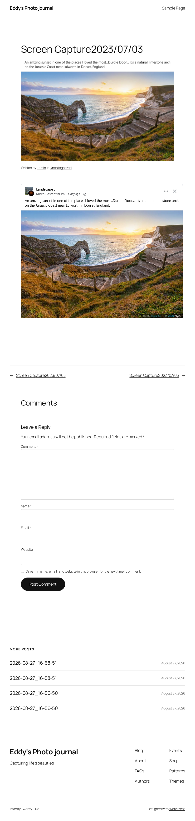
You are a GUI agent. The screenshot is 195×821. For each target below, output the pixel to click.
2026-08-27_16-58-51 (33, 663)
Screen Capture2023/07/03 (41, 375)
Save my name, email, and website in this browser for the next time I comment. (83, 571)
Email (26, 527)
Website (27, 549)
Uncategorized (61, 167)
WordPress (177, 809)
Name (26, 506)
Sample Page (173, 8)
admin (41, 167)
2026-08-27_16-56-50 (34, 693)
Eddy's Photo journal (31, 8)
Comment (29, 446)
